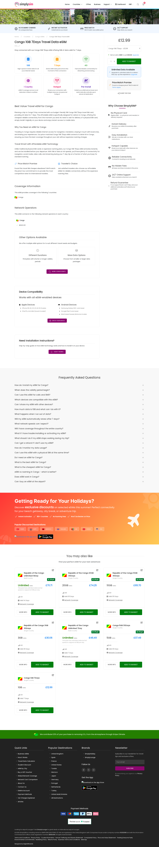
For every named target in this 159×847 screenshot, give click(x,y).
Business (97, 4)
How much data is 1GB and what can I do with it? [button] (38, 409)
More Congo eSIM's (59, 271)
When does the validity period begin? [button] (32, 390)
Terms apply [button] (116, 87)
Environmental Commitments (25, 840)
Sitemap (84, 840)
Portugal (54, 783)
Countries (27, 37)
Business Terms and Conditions (69, 840)
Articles (20, 802)
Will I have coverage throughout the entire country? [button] (39, 428)
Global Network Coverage (27, 776)
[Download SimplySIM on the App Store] (26, 536)
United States (56, 765)
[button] (131, 4)
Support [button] (107, 4)
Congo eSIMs (39, 37)
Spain (53, 757)
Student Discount (24, 765)
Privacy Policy (35, 838)
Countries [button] (76, 4)
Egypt (34, 529)
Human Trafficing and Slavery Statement (69, 838)
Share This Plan (125, 93)
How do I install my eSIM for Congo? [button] (31, 385)
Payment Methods (25, 794)
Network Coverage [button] (27, 604)
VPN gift (52, 579)
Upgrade (135, 55)
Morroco (54, 772)
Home (67, 4)
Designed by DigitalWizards (24, 844)
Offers (88, 4)
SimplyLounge (90, 757)
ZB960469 (52, 835)
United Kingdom (57, 754)
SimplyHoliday (90, 754)
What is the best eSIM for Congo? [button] (30, 462)
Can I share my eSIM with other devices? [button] (34, 404)
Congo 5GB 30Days (121, 625)
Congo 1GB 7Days (32, 678)
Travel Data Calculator (26, 761)
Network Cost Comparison (28, 779)
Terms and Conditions (22, 838)
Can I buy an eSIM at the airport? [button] (30, 481)
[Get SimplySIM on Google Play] (45, 536)
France (54, 761)
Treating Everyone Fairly (125, 838)
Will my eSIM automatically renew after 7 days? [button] (37, 419)
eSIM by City (22, 768)
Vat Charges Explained (26, 798)
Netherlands (55, 787)
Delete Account (24, 791)
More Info (23, 612)
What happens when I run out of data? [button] (33, 414)
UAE (76, 529)
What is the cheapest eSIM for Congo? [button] (33, 467)
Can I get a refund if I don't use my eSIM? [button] (34, 443)
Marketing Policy (41, 840)
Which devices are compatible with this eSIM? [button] (36, 399)
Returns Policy (52, 840)
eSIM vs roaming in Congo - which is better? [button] (35, 472)
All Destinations (57, 798)
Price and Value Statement (107, 838)
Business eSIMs (23, 754)
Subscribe (129, 768)
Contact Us (22, 787)
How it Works (22, 757)
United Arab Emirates (59, 794)
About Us (21, 783)
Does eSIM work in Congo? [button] (27, 476)
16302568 (123, 832)
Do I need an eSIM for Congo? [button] (28, 457)
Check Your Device (58, 320)
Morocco (48, 529)
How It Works (58, 352)
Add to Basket (129, 61)
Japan (53, 776)
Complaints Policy (90, 838)
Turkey (22, 529)
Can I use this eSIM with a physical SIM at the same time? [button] (42, 452)
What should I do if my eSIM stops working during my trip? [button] (42, 438)
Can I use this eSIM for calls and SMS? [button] (32, 395)
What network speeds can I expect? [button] (31, 423)
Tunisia (88, 529)
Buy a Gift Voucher (25, 772)
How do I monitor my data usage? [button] (31, 448)
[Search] (138, 4)
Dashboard (121, 4)
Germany (55, 779)
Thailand (63, 529)
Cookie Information (47, 838)
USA (101, 529)
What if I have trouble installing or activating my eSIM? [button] (40, 433)
